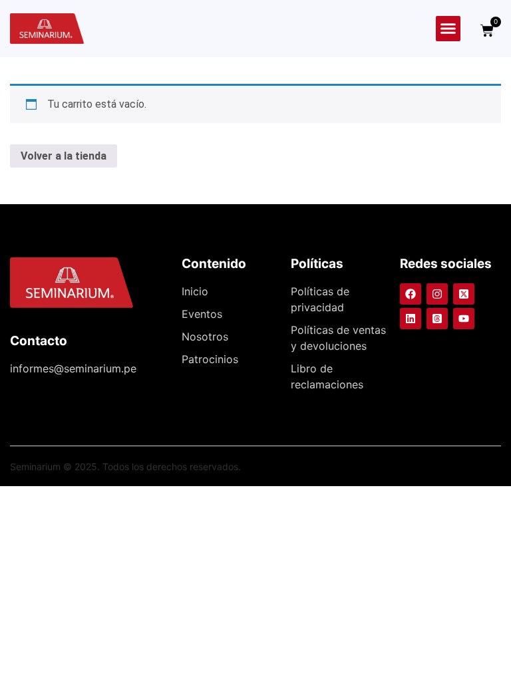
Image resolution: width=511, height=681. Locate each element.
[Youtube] (463, 318)
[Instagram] (437, 294)
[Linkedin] (410, 318)
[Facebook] (410, 294)
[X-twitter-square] (463, 294)
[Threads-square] (437, 318)
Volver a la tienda (63, 156)
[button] (448, 28)
